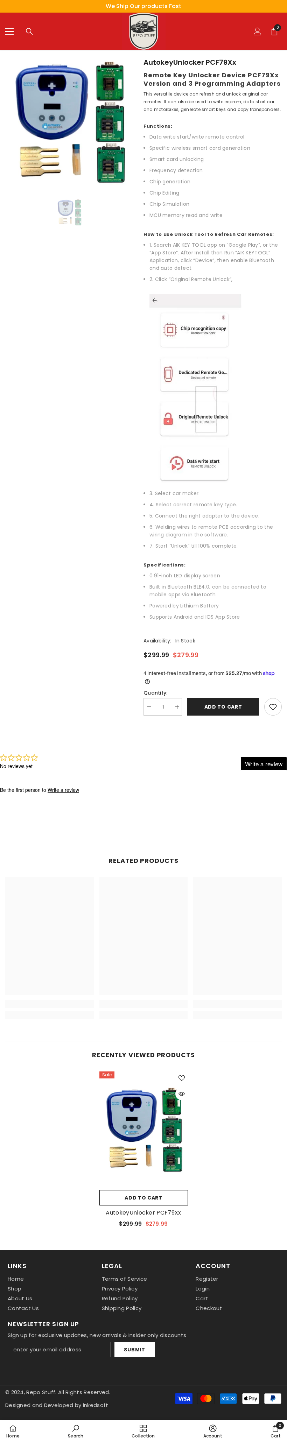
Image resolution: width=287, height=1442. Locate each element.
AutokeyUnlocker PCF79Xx (143, 1213)
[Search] (29, 31)
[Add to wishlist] (273, 707)
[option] (143, 6)
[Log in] (257, 31)
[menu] (9, 31)
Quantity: (156, 692)
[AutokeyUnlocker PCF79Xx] (143, 1129)
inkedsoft (95, 1405)
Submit (134, 1349)
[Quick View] (181, 1094)
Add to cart (223, 706)
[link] (49, 1004)
